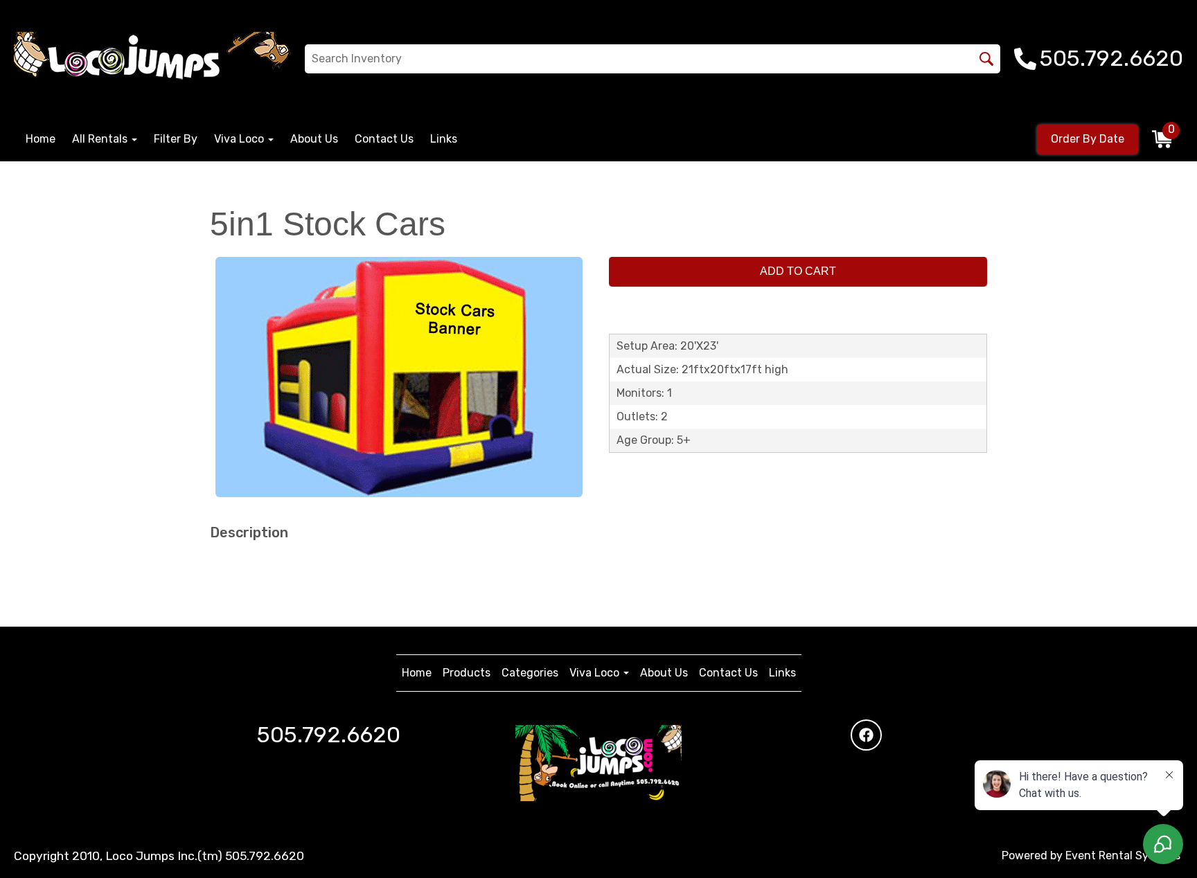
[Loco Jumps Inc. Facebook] (866, 735)
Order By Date (1087, 138)
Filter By (175, 138)
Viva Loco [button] (240, 138)
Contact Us (384, 138)
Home (40, 138)
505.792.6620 (328, 735)
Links (443, 138)
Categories (530, 672)
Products (466, 672)
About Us (314, 138)
